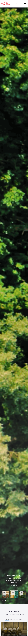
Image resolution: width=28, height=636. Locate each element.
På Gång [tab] (7, 619)
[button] (26, 583)
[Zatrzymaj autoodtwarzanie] (2, 600)
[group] (5, 594)
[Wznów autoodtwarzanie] (6, 600)
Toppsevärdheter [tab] (19, 619)
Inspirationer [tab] (12, 619)
